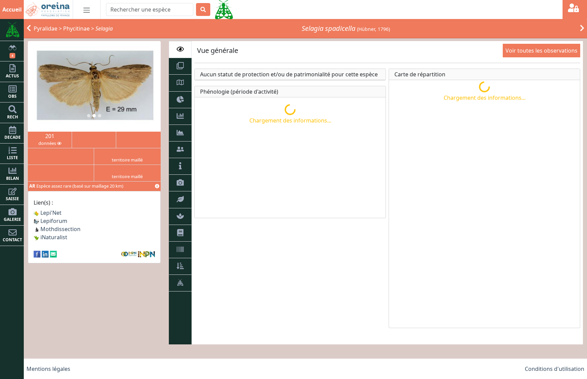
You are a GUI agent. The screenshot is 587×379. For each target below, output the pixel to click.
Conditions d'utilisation (554, 369)
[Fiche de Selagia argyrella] (28, 28)
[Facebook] (37, 253)
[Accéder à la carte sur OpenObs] (129, 253)
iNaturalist (53, 237)
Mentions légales (48, 369)
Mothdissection (60, 229)
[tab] (180, 49)
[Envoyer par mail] (53, 253)
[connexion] (575, 9)
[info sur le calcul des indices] (157, 186)
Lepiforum (53, 221)
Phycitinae (76, 28)
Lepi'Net (50, 212)
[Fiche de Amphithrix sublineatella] (582, 28)
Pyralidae (45, 28)
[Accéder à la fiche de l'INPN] (146, 253)
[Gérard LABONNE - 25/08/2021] (94, 86)
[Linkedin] (45, 253)
